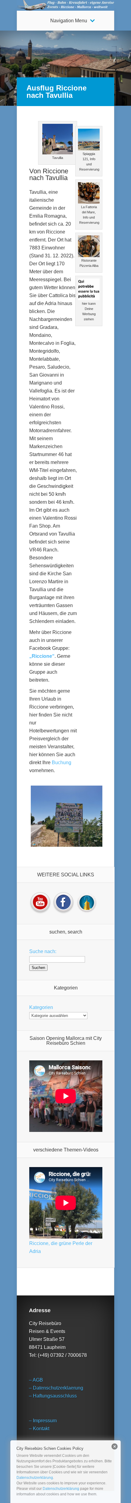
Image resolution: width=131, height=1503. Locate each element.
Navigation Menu (68, 20)
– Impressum (43, 1420)
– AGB (36, 1380)
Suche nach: (42, 951)
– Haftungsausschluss (53, 1395)
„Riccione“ (42, 656)
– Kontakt (39, 1428)
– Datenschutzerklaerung (56, 1388)
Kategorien (41, 1007)
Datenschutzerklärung (34, 1477)
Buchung (61, 762)
